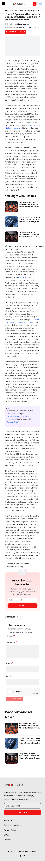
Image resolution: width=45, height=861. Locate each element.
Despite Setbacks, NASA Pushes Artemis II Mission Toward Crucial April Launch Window (29, 235)
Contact (7, 840)
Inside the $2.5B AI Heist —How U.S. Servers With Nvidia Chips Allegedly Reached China (29, 220)
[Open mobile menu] (3, 3)
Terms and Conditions (13, 825)
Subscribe (22, 812)
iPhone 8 (22, 277)
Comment (11, 642)
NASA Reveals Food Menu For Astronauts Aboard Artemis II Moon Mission (29, 205)
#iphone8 (11, 413)
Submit (22, 605)
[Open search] (34, 4)
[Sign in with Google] (40, 3)
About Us (8, 820)
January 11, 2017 (13, 422)
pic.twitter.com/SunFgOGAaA (19, 416)
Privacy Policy (10, 830)
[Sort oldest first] (20, 617)
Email (9, 676)
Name (9, 663)
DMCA (7, 835)
